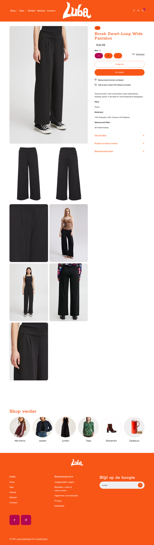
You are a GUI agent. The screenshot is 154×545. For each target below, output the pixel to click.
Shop (13, 10)
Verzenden (101, 135)
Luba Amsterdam (23, 539)
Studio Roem (42, 539)
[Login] (138, 10)
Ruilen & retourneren (106, 143)
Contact (51, 10)
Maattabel (59, 506)
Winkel (31, 10)
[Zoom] (84, 29)
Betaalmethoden (104, 151)
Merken (41, 10)
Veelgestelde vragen (64, 482)
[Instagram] (26, 520)
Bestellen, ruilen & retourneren (63, 489)
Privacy (58, 500)
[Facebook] (14, 520)
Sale (22, 10)
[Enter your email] (140, 485)
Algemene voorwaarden (66, 495)
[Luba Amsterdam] (77, 18)
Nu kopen (119, 72)
